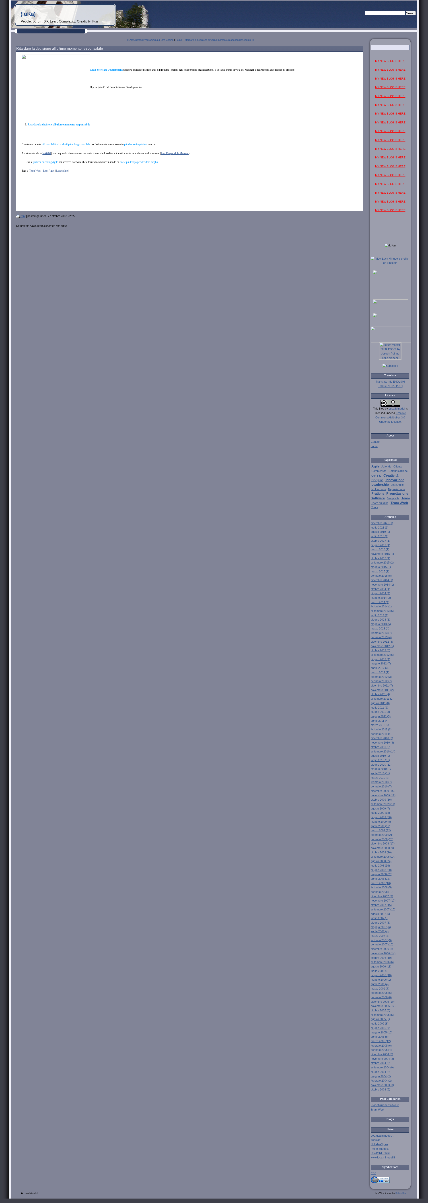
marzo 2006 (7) (380, 988)
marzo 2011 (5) (380, 725)
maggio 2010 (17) (381, 769)
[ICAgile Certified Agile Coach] (390, 312)
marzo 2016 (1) (380, 549)
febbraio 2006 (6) (381, 992)
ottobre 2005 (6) (380, 1010)
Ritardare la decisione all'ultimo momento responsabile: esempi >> (219, 40)
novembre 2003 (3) (382, 1085)
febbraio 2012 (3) (381, 676)
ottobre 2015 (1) (380, 558)
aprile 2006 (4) (380, 984)
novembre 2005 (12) (383, 1006)
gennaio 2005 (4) (381, 1049)
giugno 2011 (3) (380, 711)
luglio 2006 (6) (379, 971)
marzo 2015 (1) (380, 571)
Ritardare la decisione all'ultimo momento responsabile (59, 48)
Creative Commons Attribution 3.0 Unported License (390, 417)
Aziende (386, 466)
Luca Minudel (397, 408)
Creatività (390, 475)
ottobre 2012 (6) (380, 650)
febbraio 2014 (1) (381, 606)
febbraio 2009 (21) (382, 834)
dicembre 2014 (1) (382, 580)
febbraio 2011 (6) (381, 729)
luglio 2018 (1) (379, 536)
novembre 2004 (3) (382, 1058)
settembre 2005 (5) (382, 1015)
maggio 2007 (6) (381, 927)
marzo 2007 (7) (380, 935)
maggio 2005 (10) (381, 1032)
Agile (375, 466)
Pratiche (377, 493)
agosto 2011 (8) (380, 703)
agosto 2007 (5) (380, 914)
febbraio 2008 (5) (381, 887)
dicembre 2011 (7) (382, 685)
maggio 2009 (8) (381, 821)
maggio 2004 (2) (381, 1076)
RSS (373, 1173)
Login (374, 446)
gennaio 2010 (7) (381, 786)
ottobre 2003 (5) (380, 1089)
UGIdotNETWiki (380, 1153)
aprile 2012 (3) (380, 668)
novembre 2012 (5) (382, 646)
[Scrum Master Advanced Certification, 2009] (391, 341)
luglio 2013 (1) (379, 615)
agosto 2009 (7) (380, 808)
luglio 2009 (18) (380, 812)
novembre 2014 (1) (382, 584)
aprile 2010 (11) (380, 773)
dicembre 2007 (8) (382, 896)
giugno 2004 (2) (380, 1072)
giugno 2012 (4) (380, 659)
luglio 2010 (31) (380, 760)
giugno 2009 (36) (381, 817)
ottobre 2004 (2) (380, 1063)
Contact (375, 441)
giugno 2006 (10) (381, 975)
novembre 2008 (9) (382, 848)
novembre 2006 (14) (383, 953)
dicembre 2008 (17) (383, 843)
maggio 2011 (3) (381, 716)
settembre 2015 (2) (382, 562)
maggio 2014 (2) (381, 597)
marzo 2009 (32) (381, 830)
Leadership (62, 170)
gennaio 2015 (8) (381, 575)
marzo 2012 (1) (380, 672)
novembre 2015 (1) (382, 553)
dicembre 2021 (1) (382, 523)
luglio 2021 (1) (379, 527)
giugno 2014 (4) (380, 593)
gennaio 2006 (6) (381, 997)
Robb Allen (401, 1193)
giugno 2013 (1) (380, 619)
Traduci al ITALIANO (390, 386)
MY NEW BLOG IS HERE (390, 61)
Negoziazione (396, 489)
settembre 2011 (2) (382, 698)
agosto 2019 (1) (380, 531)
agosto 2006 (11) (381, 966)
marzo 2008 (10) (381, 883)
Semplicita (393, 498)
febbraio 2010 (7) (381, 782)
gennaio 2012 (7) (381, 681)
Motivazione (378, 489)
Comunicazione (398, 471)
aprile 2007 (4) (380, 931)
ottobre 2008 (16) (381, 852)
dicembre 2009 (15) (383, 791)
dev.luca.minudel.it (382, 1135)
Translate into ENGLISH (390, 381)
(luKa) (28, 14)
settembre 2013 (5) (382, 611)
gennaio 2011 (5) (381, 734)
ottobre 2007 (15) (381, 905)
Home (178, 40)
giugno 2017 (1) (380, 545)
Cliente (397, 466)
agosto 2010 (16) (381, 755)
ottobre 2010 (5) (380, 747)
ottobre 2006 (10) (381, 957)
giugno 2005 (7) (380, 1028)
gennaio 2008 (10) (382, 892)
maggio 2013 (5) (381, 624)
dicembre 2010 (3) (382, 738)
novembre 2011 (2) (382, 690)
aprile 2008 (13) (380, 878)
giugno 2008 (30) (381, 870)
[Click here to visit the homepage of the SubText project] (390, 1179)
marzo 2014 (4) (380, 602)
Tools (374, 507)
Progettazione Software (385, 1105)
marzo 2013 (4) (380, 628)
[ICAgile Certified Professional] (390, 325)
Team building (380, 503)
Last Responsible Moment (175, 153)
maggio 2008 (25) (381, 874)
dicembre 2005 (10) (383, 1001)
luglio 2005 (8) (379, 1023)
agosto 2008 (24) (381, 861)
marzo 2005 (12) (381, 1041)
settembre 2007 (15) (383, 909)
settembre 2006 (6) (382, 962)
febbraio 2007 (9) (381, 940)
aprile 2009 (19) (380, 826)
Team (405, 498)
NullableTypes (379, 1144)
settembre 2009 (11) (383, 804)
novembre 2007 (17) (383, 900)
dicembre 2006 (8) (382, 949)
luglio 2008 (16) (380, 865)
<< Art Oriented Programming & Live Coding (149, 40)
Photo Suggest (380, 1148)
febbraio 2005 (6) (381, 1045)
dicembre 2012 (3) (382, 641)
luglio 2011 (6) (379, 707)
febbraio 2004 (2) (381, 1080)
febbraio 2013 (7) (381, 633)
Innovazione (394, 480)
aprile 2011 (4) (379, 720)
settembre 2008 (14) (383, 856)
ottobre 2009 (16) (381, 799)
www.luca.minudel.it (383, 1157)
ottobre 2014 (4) (380, 589)
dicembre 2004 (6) (382, 1054)
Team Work (35, 170)
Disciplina (377, 480)
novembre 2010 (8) (382, 742)
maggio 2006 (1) (381, 979)
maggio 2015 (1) (381, 567)
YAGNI (46, 153)
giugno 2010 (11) (381, 764)
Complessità (379, 471)
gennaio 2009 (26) (382, 839)
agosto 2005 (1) (380, 1019)
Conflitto (376, 475)
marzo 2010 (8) (380, 777)
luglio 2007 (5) (379, 918)
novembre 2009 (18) (383, 795)
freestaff (375, 1140)
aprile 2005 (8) (380, 1036)
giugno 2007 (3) (380, 922)
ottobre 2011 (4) (380, 694)
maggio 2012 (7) (381, 663)
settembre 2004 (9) (382, 1067)
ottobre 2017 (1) (380, 540)
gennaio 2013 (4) (381, 637)
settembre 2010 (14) (383, 751)
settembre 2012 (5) (382, 654)
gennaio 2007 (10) (382, 944)
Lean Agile (48, 170)
